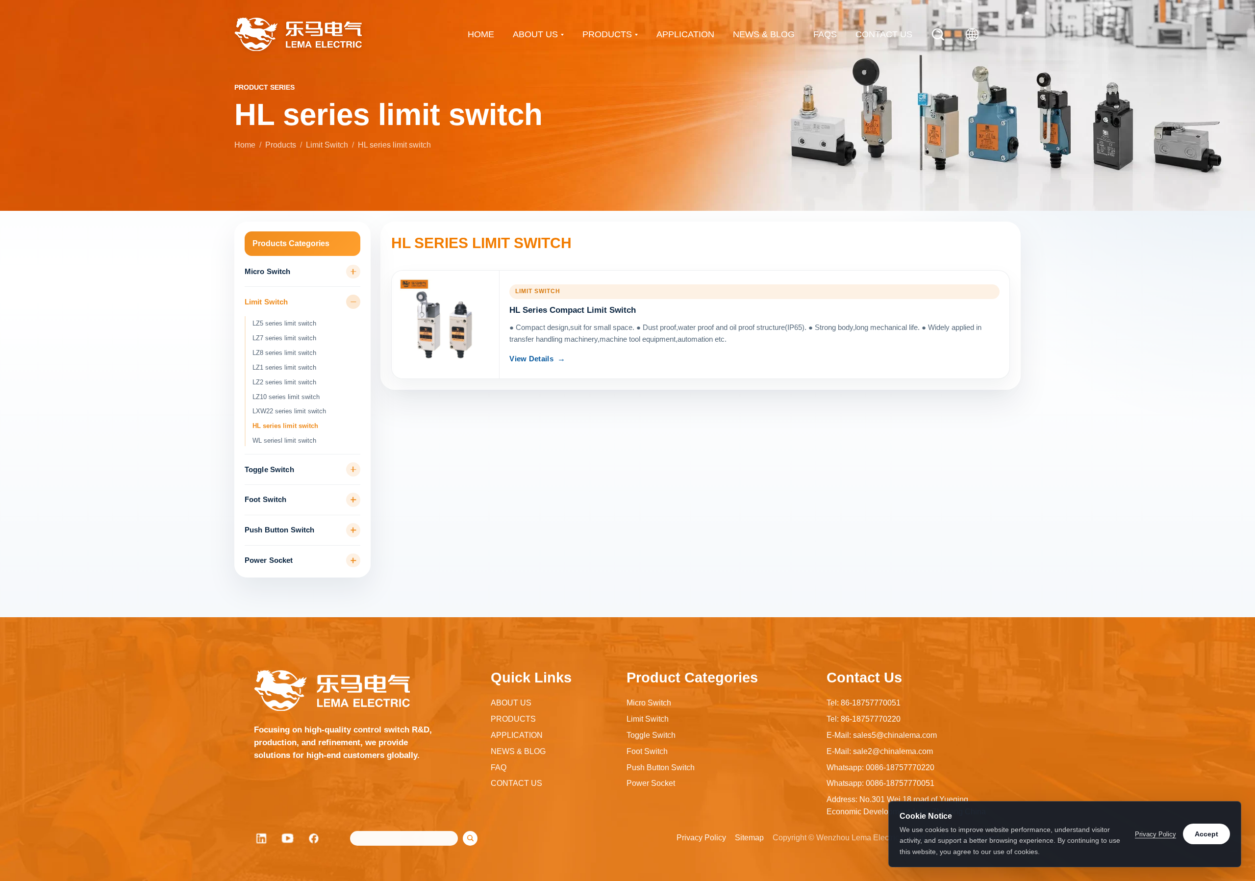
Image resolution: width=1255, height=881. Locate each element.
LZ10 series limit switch (286, 397)
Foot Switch (266, 499)
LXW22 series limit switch (289, 411)
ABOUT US (535, 34)
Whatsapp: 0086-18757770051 (880, 783)
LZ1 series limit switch (284, 367)
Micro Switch (268, 272)
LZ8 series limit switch (284, 352)
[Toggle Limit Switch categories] (353, 302)
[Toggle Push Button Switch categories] (353, 530)
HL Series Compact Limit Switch (572, 310)
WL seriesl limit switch (284, 440)
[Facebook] (314, 838)
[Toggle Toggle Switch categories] (353, 469)
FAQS (825, 34)
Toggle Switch (269, 470)
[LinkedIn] (261, 838)
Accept (1206, 834)
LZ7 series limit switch (284, 338)
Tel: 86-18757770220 (864, 719)
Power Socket (269, 560)
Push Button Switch (280, 530)
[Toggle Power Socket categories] (353, 561)
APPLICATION (685, 34)
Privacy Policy (701, 837)
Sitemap (749, 837)
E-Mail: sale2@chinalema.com (880, 751)
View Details (531, 359)
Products (280, 145)
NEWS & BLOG (764, 34)
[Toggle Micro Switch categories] (353, 272)
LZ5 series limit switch (284, 323)
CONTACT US (883, 34)
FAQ (498, 767)
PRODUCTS (607, 34)
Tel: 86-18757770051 (864, 703)
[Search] (938, 34)
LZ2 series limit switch (284, 382)
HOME (481, 34)
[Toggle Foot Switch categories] (353, 500)
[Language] (972, 34)
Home (244, 145)
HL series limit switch (285, 425)
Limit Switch (327, 145)
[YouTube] (287, 838)
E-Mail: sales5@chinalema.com (882, 735)
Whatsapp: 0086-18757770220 (880, 767)
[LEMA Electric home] (298, 34)
